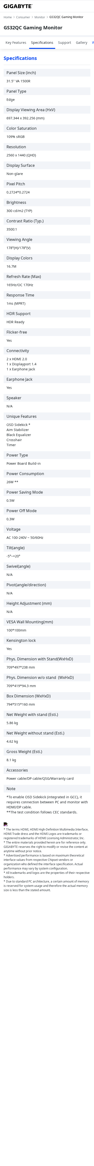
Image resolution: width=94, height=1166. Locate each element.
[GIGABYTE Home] (18, 6)
